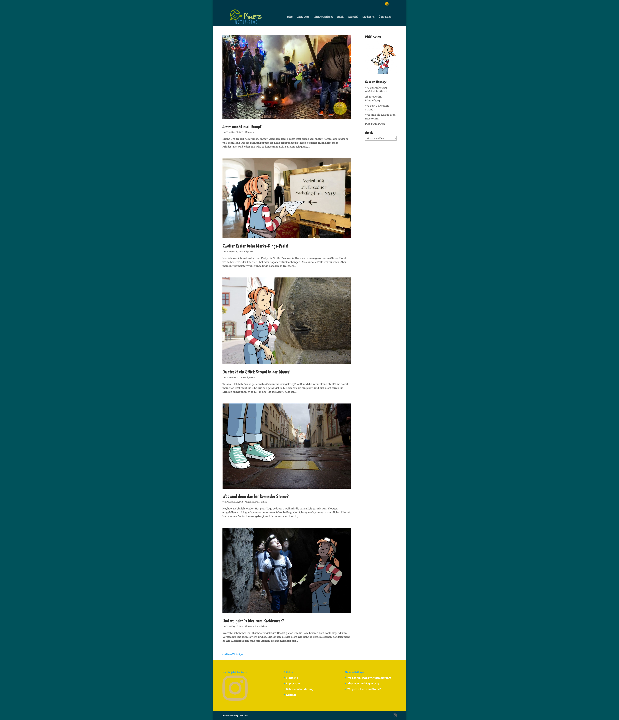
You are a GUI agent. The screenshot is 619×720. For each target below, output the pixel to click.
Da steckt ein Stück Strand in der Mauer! (256, 372)
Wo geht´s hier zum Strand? (364, 689)
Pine (228, 132)
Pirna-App (303, 16)
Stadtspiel (368, 16)
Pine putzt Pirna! (375, 123)
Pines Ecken (261, 501)
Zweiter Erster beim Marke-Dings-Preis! (255, 246)
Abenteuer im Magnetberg (363, 683)
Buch (340, 16)
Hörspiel (353, 16)
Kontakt (291, 694)
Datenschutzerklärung (299, 689)
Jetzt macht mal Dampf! (242, 126)
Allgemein (249, 132)
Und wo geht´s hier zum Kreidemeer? (253, 620)
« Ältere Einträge (232, 654)
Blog (290, 16)
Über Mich (385, 16)
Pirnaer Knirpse (323, 16)
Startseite (292, 677)
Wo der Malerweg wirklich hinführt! (369, 677)
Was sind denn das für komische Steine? (255, 496)
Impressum (293, 683)
